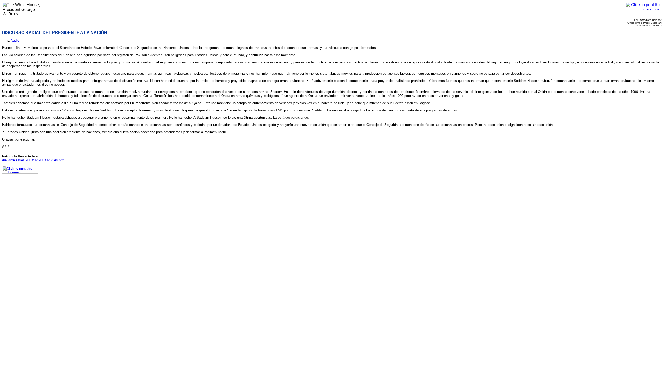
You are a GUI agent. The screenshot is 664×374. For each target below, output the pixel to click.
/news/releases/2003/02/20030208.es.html (33, 160)
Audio (15, 40)
